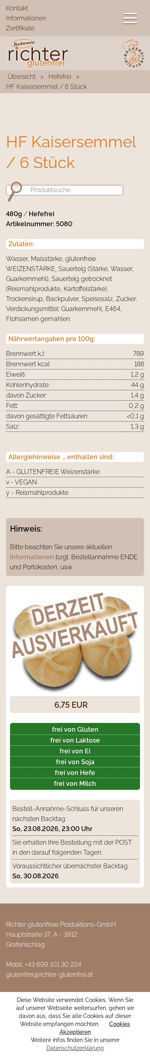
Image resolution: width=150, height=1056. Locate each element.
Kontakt (17, 8)
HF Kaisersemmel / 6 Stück (46, 86)
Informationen (26, 18)
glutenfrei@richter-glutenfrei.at (49, 974)
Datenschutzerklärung (75, 1048)
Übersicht (22, 76)
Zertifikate (20, 28)
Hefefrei (59, 76)
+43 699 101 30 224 (53, 964)
